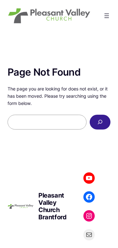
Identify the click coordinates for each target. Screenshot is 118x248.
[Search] (100, 122)
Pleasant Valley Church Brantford (52, 206)
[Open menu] (106, 16)
